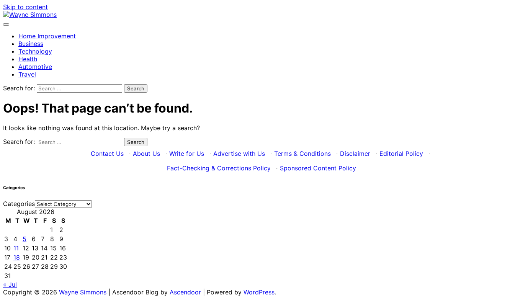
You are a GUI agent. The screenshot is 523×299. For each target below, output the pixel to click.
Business (30, 43)
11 (16, 248)
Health (27, 59)
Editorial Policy (401, 153)
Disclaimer (355, 153)
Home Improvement (47, 36)
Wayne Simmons (82, 292)
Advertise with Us (239, 153)
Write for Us (186, 153)
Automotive (35, 66)
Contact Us (107, 153)
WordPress (259, 292)
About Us (146, 153)
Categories (19, 204)
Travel (27, 74)
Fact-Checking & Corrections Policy (219, 168)
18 (16, 257)
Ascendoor (185, 292)
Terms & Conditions (302, 153)
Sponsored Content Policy (318, 168)
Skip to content (25, 7)
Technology (35, 51)
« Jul (10, 284)
